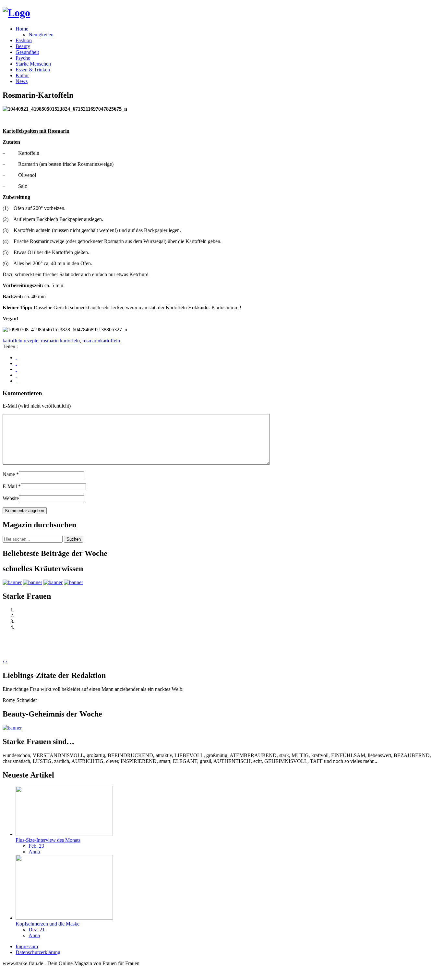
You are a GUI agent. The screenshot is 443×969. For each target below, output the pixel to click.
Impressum (27, 946)
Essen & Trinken (33, 69)
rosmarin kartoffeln (60, 340)
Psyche (23, 58)
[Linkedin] (16, 375)
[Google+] (16, 363)
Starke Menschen (33, 64)
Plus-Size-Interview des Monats (48, 840)
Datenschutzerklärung (38, 952)
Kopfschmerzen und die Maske (47, 923)
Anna (34, 851)
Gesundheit (27, 52)
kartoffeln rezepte (20, 340)
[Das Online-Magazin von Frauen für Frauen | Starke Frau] (16, 12)
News (22, 81)
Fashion (24, 40)
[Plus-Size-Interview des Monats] (64, 834)
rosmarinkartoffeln (101, 340)
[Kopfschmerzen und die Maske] (64, 918)
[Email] (16, 381)
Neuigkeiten (41, 34)
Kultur (22, 75)
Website (11, 498)
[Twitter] (16, 369)
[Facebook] (16, 357)
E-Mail (12, 486)
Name (11, 474)
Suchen (73, 539)
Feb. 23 (36, 846)
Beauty (23, 46)
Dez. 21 (37, 929)
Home (22, 28)
